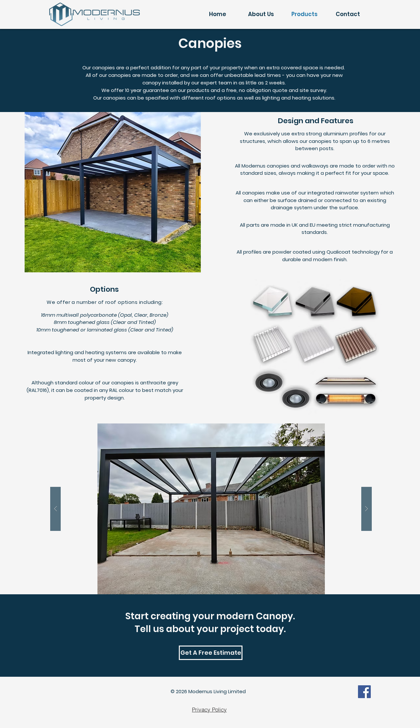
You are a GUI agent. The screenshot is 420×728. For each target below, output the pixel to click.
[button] (211, 508)
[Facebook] (364, 691)
